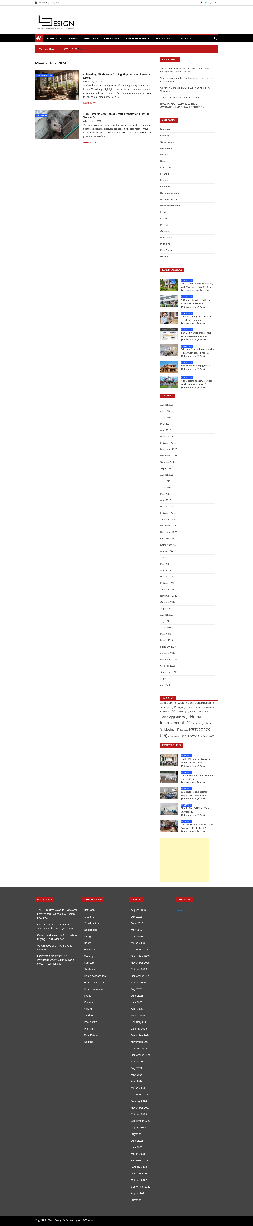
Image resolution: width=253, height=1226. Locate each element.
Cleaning (165, 135)
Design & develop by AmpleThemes (74, 1220)
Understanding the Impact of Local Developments (196, 318)
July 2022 (165, 685)
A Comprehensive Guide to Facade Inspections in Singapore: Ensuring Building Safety (197, 302)
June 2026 (165, 417)
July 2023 (165, 621)
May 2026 (165, 424)
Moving (164, 225)
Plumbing (165, 244)
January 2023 (167, 653)
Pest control (42, 115)
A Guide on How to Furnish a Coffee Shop (197, 777)
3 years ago (190, 323)
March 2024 (166, 576)
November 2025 (168, 455)
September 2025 (169, 468)
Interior (164, 212)
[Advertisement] (184, 860)
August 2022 (166, 678)
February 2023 (168, 647)
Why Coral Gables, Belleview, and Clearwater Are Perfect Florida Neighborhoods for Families (197, 285)
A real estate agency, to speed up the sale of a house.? (196, 382)
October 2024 (167, 538)
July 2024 (165, 557)
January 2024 (167, 589)
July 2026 (165, 411)
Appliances (110, 38)
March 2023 (166, 640)
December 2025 (168, 449)
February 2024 (168, 583)
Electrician (165, 167)
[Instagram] (211, 2)
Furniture (90, 38)
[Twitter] (206, 2)
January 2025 (167, 519)
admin (86, 81)
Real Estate (163, 38)
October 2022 (167, 666)
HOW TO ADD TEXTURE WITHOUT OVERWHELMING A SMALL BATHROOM (55, 960)
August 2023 (166, 615)
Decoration (52, 38)
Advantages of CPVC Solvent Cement (180, 97)
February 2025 (168, 513)
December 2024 (168, 525)
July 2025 (165, 481)
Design (72, 38)
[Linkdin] (215, 2)
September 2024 (169, 545)
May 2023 (165, 634)
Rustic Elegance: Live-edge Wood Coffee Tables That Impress (195, 761)
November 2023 (168, 596)
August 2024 (166, 551)
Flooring (164, 174)
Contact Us (184, 38)
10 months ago (191, 290)
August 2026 (166, 404)
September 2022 (169, 672)
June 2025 (165, 487)
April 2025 (165, 500)
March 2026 (166, 436)
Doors (163, 161)
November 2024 (168, 532)
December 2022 (168, 659)
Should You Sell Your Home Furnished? (196, 810)
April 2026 (165, 430)
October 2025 (167, 462)
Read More (89, 102)
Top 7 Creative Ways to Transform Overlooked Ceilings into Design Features (57, 914)
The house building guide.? (195, 365)
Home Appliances (169, 199)
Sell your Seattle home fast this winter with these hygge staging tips (197, 351)
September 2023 (169, 608)
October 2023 (167, 602)
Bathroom (165, 129)
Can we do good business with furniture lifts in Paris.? (197, 826)
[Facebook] (201, 2)
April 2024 (165, 570)
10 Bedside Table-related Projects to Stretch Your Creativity (194, 794)
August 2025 (166, 474)
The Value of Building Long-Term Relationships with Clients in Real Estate (196, 335)
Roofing (164, 256)
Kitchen (164, 218)
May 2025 (165, 494)
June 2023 (165, 627)
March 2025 (166, 506)
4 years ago (190, 356)
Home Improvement (136, 38)
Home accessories (170, 193)
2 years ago (190, 307)
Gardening (165, 186)
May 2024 (165, 564)
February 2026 (168, 443)
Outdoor (164, 231)
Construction (167, 142)
